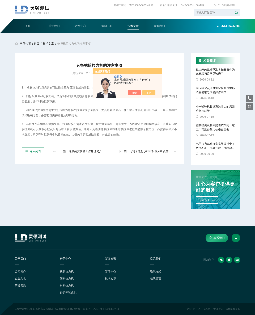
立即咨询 (204, 200)
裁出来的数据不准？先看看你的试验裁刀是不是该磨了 (215, 71)
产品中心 (80, 25)
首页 (28, 25)
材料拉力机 (67, 285)
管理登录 (218, 308)
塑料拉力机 (67, 278)
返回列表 (35, 151)
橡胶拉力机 (67, 271)
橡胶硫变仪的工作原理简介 (85, 151)
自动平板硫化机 (168, 5)
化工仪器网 (203, 308)
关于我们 (54, 25)
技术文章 (133, 25)
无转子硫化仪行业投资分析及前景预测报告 (156, 151)
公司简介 (20, 271)
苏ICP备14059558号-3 (106, 308)
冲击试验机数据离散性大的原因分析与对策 (215, 108)
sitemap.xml (233, 308)
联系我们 (159, 25)
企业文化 (20, 278)
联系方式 (155, 271)
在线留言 (155, 278)
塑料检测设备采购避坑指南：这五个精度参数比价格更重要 (215, 127)
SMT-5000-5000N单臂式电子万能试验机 (142, 5)
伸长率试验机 (68, 292)
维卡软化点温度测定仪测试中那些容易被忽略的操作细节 (215, 90)
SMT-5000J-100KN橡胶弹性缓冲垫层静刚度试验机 (195, 5)
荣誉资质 (20, 285)
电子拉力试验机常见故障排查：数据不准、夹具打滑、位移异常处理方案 (215, 146)
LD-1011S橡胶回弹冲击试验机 (226, 5)
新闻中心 (106, 25)
